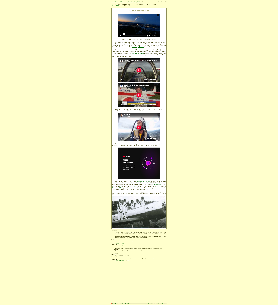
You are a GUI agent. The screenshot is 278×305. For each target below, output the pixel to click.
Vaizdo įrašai (123, 2)
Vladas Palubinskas (117, 5)
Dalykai (159, 303)
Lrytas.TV (134, 186)
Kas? (123, 303)
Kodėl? (129, 303)
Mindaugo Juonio (138, 47)
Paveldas (130, 2)
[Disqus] (139, 283)
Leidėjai (148, 303)
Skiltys (152, 303)
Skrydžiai (137, 2)
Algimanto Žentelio (143, 181)
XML (163, 303)
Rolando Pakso (117, 187)
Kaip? (126, 303)
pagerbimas (122, 245)
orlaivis (117, 245)
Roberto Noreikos (138, 53)
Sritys (156, 303)
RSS (166, 303)
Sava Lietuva (115, 2)
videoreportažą (158, 184)
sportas (127, 245)
